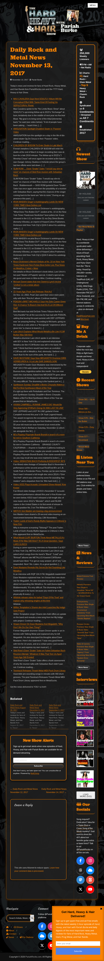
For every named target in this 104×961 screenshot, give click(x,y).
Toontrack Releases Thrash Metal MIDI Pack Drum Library (39, 671)
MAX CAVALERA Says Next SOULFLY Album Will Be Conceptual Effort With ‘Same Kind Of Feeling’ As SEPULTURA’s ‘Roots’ (37, 102)
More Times (84, 546)
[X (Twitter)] (80, 889)
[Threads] (80, 870)
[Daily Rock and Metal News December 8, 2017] (39, 716)
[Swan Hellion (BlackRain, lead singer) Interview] (85, 758)
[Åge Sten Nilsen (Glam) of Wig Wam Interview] (85, 738)
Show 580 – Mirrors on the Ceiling (85, 411)
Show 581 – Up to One (87, 401)
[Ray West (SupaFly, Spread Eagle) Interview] (85, 718)
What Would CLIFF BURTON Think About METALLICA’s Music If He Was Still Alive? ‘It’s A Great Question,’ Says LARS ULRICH (38, 541)
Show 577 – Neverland (84, 438)
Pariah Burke (37, 80)
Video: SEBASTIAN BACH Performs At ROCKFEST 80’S (39, 461)
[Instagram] (90, 861)
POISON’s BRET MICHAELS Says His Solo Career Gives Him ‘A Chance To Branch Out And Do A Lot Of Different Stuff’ (39, 305)
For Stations (27, 937)
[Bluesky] (90, 870)
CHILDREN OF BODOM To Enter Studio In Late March (37, 145)
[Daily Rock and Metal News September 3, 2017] (58, 716)
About (11, 931)
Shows (19, 927)
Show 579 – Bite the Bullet (86, 419)
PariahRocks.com (33, 957)
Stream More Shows (82, 448)
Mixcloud (84, 319)
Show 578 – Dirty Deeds (86, 429)
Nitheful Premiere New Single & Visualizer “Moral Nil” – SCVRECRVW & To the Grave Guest (85, 590)
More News (83, 667)
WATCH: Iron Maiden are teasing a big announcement (37, 511)
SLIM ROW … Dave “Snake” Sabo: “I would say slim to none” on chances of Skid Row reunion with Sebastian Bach (37, 172)
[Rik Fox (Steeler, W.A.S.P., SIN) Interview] (85, 697)
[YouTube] (90, 889)
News (11, 937)
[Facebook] (80, 861)
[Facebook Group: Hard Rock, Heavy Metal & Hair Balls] (90, 880)
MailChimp (35, 773)
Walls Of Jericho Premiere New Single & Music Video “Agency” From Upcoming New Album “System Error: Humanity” (85, 652)
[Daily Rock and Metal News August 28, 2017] (20, 716)
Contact (12, 934)
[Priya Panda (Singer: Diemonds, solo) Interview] (85, 779)
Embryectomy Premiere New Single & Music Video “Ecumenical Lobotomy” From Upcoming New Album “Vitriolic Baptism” (85, 610)
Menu (93, 5)
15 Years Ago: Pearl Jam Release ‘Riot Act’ (32, 292)
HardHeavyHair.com (85, 316)
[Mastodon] (80, 880)
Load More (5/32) (86, 795)
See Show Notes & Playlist (85, 228)
